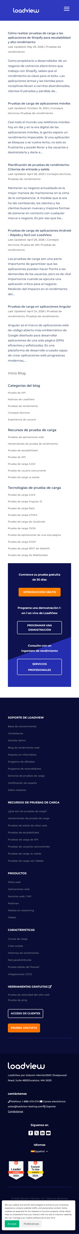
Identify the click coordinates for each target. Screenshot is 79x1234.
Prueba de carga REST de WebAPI (29, 548)
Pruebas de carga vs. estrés (24, 853)
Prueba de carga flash (21, 508)
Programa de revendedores (24, 768)
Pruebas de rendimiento (36, 113)
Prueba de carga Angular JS (25, 501)
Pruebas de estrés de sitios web (27, 825)
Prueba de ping (17, 1000)
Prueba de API (29, 245)
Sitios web (14, 882)
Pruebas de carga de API (23, 839)
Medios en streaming (21, 910)
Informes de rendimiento (23, 952)
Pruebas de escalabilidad (23, 832)
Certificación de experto (22, 782)
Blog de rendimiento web (24, 747)
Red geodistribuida (19, 959)
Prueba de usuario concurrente (27, 470)
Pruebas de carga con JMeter (26, 860)
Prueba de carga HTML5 (22, 514)
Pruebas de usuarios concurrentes (29, 846)
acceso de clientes (25, 1013)
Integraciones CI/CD (20, 974)
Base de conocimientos (22, 726)
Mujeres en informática (22, 754)
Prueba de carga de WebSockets (28, 555)
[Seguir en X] (36, 1133)
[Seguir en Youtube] (48, 1133)
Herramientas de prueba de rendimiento (33, 443)
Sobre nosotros (17, 789)
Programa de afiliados (21, 761)
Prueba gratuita (24, 1027)
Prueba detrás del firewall (23, 966)
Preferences (31, 1223)
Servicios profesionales (39, 667)
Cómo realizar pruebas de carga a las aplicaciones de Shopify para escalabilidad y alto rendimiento (39, 37)
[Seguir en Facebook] (30, 1133)
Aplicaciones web (19, 889)
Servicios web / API (19, 896)
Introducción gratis (39, 592)
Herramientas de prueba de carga (28, 818)
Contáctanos (15, 1111)
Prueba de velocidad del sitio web (29, 994)
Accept (12, 1223)
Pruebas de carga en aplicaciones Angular (39, 306)
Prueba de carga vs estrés (24, 477)
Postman (13, 903)
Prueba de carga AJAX (21, 463)
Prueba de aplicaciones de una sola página (34, 534)
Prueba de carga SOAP (22, 541)
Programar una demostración (39, 627)
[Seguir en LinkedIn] (42, 1133)
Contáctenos (15, 733)
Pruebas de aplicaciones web (26, 437)
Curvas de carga (18, 938)
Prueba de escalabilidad (23, 450)
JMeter (12, 917)
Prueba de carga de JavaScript (26, 521)
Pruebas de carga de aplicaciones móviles (39, 103)
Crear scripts (15, 945)
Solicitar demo (17, 740)
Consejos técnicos (59, 174)
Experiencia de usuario (22, 419)
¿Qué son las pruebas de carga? (27, 811)
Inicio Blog (17, 373)
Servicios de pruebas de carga (26, 775)
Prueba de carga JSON (22, 528)
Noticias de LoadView (21, 399)
